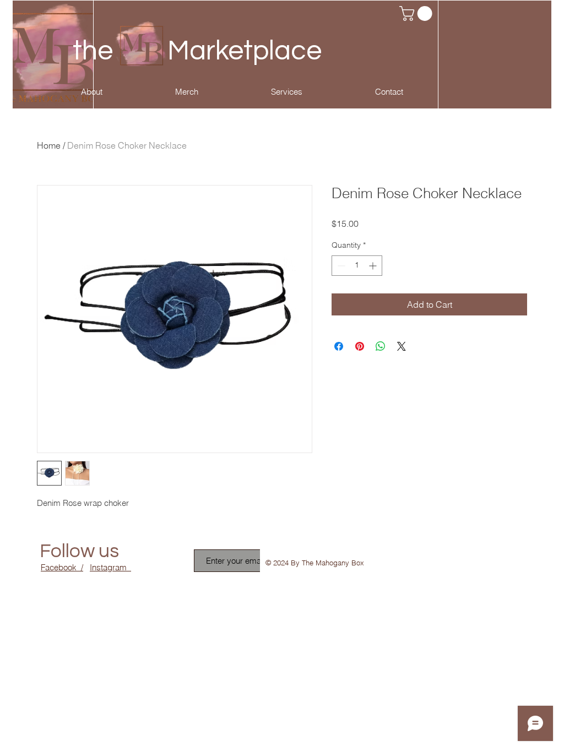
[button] (417, 13)
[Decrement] (340, 265)
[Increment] (374, 265)
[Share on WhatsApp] (380, 346)
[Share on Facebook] (338, 346)
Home (49, 145)
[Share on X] (401, 346)
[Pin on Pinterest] (359, 346)
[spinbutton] (357, 265)
